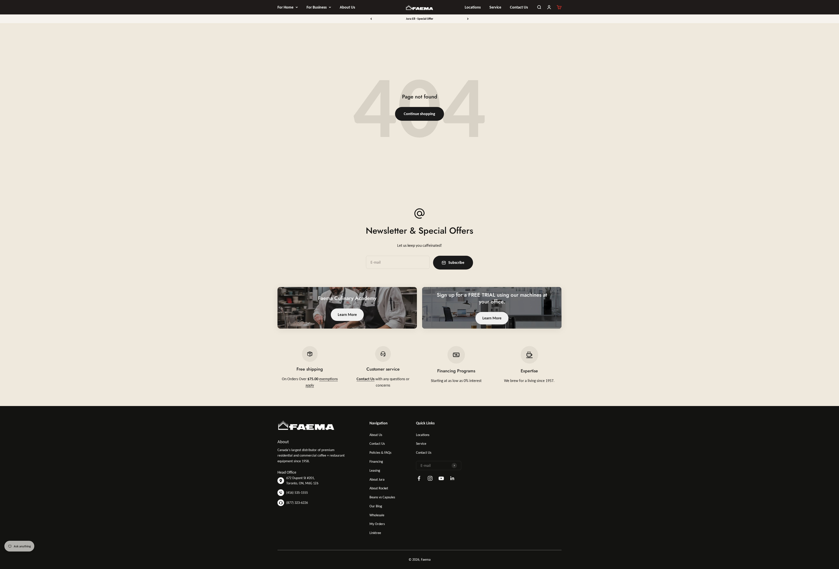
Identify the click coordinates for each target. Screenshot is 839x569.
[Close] (826, 503)
